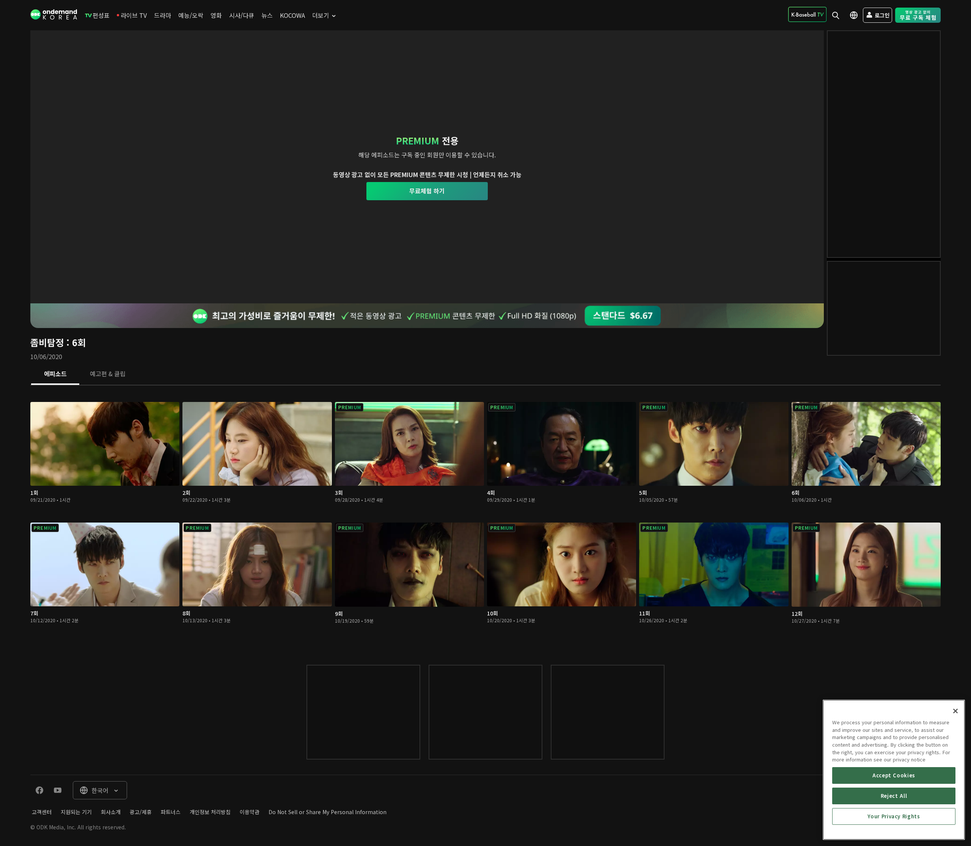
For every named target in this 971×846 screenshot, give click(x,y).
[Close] (955, 711)
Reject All (894, 795)
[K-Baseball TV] (807, 14)
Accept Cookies (893, 775)
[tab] (55, 374)
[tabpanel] (485, 517)
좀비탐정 (47, 342)
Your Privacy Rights (893, 816)
